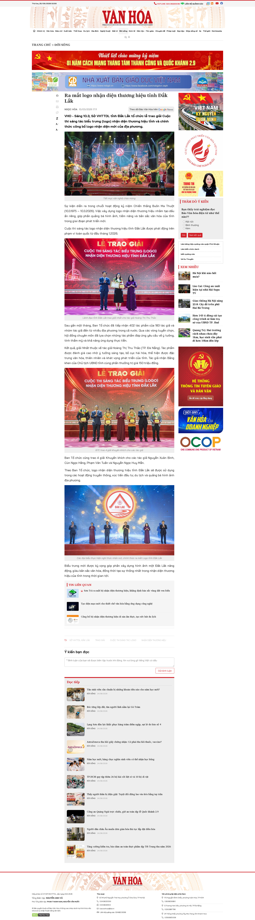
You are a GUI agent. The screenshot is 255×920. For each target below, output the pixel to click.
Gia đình (95, 31)
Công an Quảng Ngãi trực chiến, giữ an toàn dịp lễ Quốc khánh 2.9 (122, 812)
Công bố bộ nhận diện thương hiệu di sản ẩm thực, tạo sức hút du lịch (118, 617)
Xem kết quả (195, 235)
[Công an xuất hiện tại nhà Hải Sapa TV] (184, 288)
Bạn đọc (180, 31)
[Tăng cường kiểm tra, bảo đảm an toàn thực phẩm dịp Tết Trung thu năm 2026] (76, 851)
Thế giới (206, 31)
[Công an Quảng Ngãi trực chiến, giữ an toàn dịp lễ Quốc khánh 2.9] (76, 816)
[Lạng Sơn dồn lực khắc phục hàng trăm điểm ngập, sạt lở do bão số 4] (76, 729)
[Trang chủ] (34, 31)
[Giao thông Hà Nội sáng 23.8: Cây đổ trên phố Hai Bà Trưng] (184, 303)
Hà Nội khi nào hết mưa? (204, 275)
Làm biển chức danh (190, 249)
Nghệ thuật (105, 31)
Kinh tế (132, 31)
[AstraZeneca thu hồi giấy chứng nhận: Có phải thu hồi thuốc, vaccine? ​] (76, 747)
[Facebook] (57, 95)
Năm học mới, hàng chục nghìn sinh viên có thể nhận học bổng (120, 759)
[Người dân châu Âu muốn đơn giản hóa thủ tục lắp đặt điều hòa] (76, 834)
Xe (200, 31)
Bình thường (192, 225)
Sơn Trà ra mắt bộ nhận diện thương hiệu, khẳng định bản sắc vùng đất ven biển (126, 590)
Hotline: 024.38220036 (168, 4)
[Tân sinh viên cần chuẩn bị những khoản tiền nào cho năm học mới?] (76, 694)
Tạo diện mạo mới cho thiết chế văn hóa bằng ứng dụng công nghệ (116, 603)
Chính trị (41, 31)
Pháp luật (171, 31)
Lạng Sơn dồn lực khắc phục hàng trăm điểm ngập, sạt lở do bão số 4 (124, 724)
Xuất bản (68, 31)
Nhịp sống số (191, 31)
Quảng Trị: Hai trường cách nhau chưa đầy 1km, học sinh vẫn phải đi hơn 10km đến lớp (207, 335)
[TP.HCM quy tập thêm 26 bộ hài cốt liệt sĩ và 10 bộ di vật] (76, 781)
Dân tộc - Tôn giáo (145, 31)
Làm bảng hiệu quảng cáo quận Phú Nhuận (200, 244)
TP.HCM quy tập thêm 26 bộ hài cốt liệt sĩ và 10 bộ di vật (117, 777)
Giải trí (115, 31)
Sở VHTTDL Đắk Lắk (80, 640)
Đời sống (123, 31)
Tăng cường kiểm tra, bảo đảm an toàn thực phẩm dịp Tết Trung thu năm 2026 (129, 846)
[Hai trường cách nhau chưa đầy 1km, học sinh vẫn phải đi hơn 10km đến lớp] (184, 332)
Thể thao (77, 31)
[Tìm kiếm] (126, 37)
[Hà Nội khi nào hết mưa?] (184, 275)
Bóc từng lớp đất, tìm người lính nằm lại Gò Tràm (113, 707)
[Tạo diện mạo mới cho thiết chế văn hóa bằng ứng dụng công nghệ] (73, 606)
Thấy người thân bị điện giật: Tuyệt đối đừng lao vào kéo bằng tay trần (124, 794)
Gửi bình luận (165, 670)
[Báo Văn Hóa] (127, 880)
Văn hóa (50, 31)
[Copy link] (57, 112)
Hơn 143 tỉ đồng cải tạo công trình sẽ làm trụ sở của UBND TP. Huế (207, 319)
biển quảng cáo (188, 254)
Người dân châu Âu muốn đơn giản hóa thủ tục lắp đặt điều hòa (121, 829)
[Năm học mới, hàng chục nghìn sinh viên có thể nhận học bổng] (76, 764)
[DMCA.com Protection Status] (41, 915)
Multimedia (217, 31)
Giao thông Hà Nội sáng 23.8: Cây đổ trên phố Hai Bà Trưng (208, 304)
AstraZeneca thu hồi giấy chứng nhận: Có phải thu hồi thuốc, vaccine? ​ (124, 742)
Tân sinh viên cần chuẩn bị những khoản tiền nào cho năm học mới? (123, 689)
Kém (188, 228)
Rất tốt (189, 221)
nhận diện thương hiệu (154, 640)
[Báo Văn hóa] (127, 17)
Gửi (183, 235)
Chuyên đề (160, 31)
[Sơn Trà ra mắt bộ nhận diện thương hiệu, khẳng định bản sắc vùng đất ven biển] (73, 593)
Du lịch (86, 31)
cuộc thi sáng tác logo (123, 640)
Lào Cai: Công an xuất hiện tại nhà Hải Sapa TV (206, 289)
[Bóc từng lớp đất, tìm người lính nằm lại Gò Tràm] (76, 712)
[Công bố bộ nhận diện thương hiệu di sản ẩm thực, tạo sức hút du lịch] (73, 619)
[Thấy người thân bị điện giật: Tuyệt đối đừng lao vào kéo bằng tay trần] (76, 799)
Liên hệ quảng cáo (194, 4)
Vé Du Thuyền (187, 259)
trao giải (100, 640)
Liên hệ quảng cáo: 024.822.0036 (113, 912)
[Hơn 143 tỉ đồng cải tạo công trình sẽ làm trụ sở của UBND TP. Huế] (184, 318)
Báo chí (58, 31)
